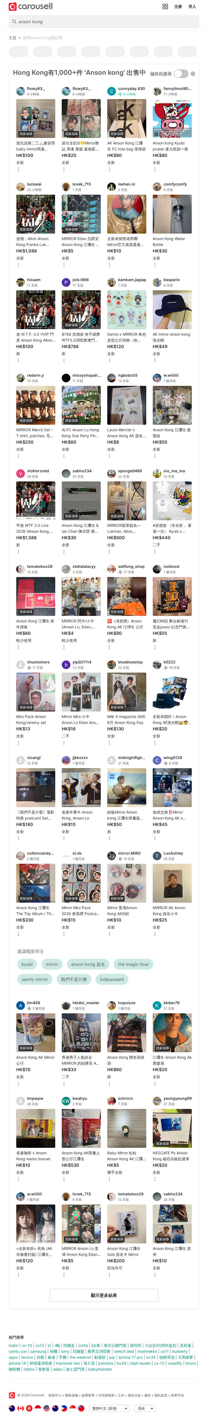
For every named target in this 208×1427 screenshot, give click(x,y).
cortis (83, 1345)
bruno (191, 1363)
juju (112, 1357)
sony (65, 1351)
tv (49, 1345)
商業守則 (177, 1395)
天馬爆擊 (185, 1357)
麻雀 (51, 1357)
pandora (105, 1363)
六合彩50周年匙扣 (160, 1345)
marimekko (147, 1351)
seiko (57, 1369)
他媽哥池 (166, 1357)
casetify (175, 1363)
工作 (121, 1395)
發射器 (44, 1369)
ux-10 (27, 1345)
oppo (13, 1357)
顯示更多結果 (104, 1295)
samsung (38, 1351)
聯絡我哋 (71, 1395)
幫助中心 (54, 1395)
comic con (18, 1351)
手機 (62, 1357)
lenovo (27, 1357)
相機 (53, 1351)
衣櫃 (40, 1357)
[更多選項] (18, 169)
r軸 (57, 1345)
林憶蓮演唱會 (41, 1363)
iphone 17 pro (131, 1357)
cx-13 (159, 1363)
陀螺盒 (69, 1345)
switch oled (124, 1351)
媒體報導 (88, 1395)
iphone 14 (17, 1363)
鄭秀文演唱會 (99, 1351)
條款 (147, 1395)
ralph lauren (140, 1363)
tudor (13, 1345)
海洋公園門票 (115, 1345)
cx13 (39, 1345)
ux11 (165, 1351)
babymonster (100, 1369)
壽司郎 (135, 1345)
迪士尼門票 (75, 1369)
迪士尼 (89, 1363)
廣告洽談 (134, 1395)
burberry (180, 1351)
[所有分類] (165, 6)
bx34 (121, 1363)
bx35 (151, 1357)
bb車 (96, 1345)
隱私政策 (160, 1395)
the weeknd (80, 1357)
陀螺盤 (78, 1351)
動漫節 (100, 1357)
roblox (29, 1369)
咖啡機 (14, 1369)
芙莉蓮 (185, 1345)
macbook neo (68, 1363)
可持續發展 (106, 1395)
